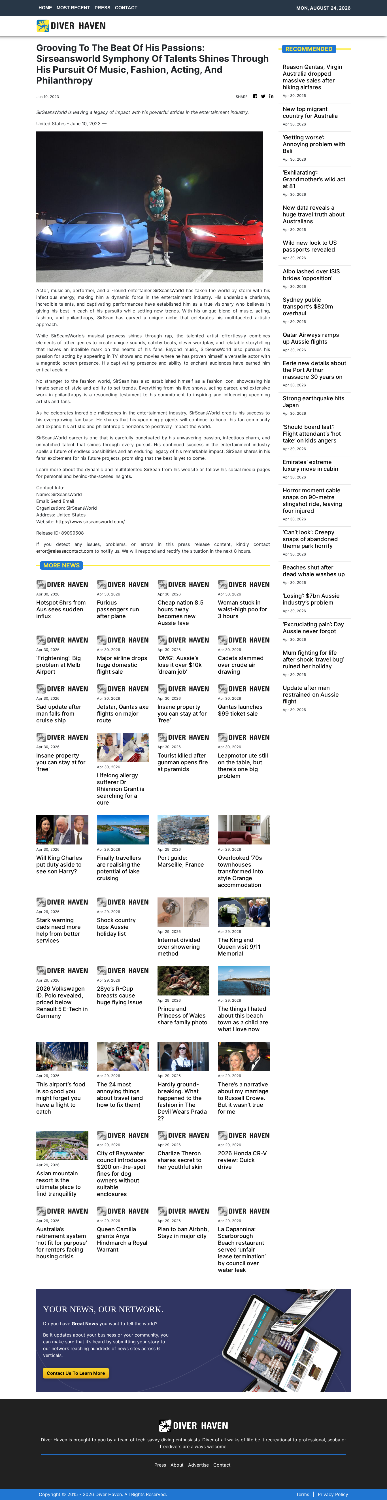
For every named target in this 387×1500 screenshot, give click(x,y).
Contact (222, 1465)
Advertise (198, 1465)
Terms (302, 1494)
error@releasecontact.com (64, 551)
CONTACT (126, 7)
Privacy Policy (333, 1494)
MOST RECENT (73, 7)
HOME (45, 7)
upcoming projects (158, 419)
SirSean (152, 469)
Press (160, 1465)
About (177, 1465)
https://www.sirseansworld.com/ (90, 521)
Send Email (62, 501)
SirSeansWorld (168, 290)
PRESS (102, 7)
